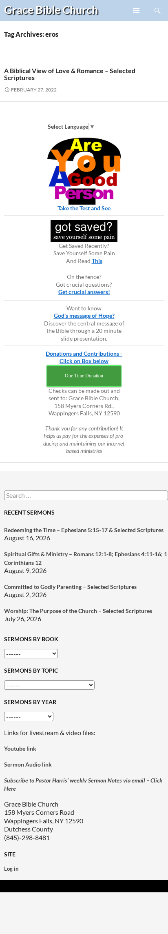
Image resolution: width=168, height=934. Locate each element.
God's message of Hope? (84, 315)
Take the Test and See (84, 208)
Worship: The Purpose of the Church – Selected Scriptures (78, 610)
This (97, 260)
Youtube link (20, 748)
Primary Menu (136, 20)
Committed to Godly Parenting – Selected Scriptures (70, 586)
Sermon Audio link (28, 764)
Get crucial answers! (84, 291)
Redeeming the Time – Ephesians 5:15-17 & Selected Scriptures (84, 529)
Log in (11, 868)
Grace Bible (51, 9)
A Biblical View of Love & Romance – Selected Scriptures (69, 74)
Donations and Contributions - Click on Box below (84, 357)
